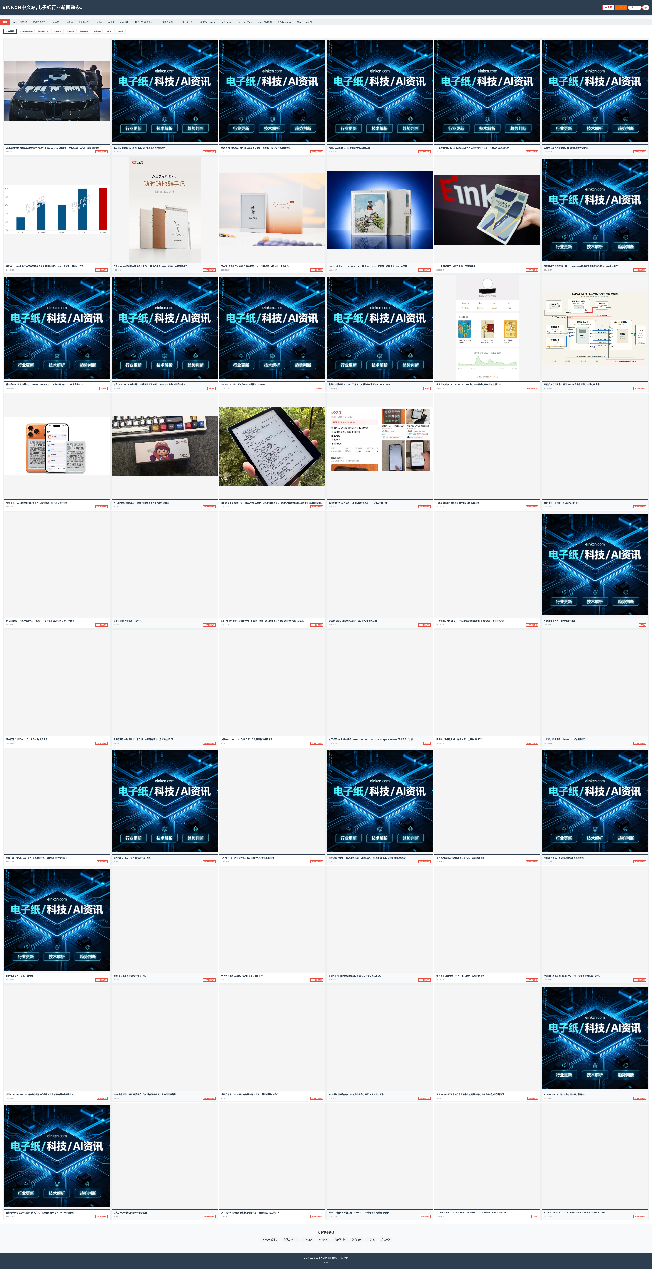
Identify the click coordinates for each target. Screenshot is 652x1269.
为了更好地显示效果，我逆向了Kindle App (242, 976)
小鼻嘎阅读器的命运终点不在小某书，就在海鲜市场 (460, 857)
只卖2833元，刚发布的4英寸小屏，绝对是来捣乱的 (353, 621)
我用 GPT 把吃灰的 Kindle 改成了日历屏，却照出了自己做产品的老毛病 (255, 147)
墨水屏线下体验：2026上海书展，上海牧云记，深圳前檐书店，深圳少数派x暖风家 (367, 857)
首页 (5, 22)
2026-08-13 (440, 861)
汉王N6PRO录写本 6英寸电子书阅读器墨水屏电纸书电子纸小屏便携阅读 (470, 1094)
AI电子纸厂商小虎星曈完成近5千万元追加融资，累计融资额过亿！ (37, 502)
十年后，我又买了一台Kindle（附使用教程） (566, 739)
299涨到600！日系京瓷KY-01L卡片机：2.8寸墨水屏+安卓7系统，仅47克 (40, 621)
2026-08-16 (10, 388)
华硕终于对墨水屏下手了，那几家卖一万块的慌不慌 (460, 976)
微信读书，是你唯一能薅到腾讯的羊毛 (561, 502)
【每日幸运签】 (187, 22)
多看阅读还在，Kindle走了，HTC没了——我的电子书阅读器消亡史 (468, 384)
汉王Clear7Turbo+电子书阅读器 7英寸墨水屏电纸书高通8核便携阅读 (40, 1094)
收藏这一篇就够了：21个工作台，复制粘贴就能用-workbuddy (359, 384)
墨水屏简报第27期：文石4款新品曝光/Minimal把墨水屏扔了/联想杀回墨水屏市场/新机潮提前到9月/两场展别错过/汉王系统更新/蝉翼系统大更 (289, 502)
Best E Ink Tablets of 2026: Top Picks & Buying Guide (574, 1212)
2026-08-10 (333, 1216)
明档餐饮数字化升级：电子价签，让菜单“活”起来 (459, 739)
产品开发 (124, 22)
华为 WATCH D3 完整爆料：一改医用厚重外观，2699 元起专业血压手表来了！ (151, 384)
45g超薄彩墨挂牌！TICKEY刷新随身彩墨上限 (457, 502)
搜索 (646, 8)
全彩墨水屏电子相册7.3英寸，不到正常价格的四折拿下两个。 (572, 976)
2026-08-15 (333, 507)
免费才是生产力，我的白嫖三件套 (559, 621)
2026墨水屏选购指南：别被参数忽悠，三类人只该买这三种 (356, 1094)
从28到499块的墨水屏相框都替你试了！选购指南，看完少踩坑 (250, 1212)
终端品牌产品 (39, 22)
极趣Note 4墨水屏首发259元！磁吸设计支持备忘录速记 (355, 976)
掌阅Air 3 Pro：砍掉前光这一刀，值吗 (132, 857)
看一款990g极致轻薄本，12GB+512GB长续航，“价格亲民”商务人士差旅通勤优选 (44, 384)
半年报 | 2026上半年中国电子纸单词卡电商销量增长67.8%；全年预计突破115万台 (45, 266)
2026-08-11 (333, 980)
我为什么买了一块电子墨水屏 (19, 976)
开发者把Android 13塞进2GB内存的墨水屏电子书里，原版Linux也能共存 (472, 147)
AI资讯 (111, 22)
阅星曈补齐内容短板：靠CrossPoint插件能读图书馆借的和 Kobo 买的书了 (581, 266)
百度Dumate (227, 22)
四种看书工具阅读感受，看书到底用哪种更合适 (566, 147)
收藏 (610, 7)
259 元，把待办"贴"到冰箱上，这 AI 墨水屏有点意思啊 (139, 147)
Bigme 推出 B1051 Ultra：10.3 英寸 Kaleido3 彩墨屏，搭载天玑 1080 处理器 (368, 266)
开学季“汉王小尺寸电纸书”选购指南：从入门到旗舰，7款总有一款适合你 (255, 266)
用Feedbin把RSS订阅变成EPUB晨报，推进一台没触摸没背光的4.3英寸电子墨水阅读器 (262, 621)
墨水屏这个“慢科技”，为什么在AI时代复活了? (27, 739)
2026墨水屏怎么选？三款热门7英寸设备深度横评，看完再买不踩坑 (145, 1094)
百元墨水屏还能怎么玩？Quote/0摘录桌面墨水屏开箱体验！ (142, 502)
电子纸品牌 (83, 22)
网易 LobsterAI (284, 22)
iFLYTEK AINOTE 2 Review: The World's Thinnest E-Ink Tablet (471, 1212)
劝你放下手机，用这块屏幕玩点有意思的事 (564, 857)
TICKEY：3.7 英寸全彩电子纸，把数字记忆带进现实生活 (247, 857)
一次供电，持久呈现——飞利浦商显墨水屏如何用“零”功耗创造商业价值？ (470, 621)
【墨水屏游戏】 (167, 22)
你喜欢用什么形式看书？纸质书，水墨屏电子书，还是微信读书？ (144, 739)
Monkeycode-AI (304, 22)
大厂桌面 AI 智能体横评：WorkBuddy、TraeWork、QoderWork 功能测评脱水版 (371, 739)
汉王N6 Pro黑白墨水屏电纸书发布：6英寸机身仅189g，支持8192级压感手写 (150, 266)
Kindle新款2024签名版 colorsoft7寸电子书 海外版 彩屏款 (359, 1212)
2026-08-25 (10, 152)
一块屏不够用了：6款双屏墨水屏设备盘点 (455, 266)
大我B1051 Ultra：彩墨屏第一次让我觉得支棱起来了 (247, 739)
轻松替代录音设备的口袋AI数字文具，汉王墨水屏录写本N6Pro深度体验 (40, 1212)
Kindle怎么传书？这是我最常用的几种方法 (349, 147)
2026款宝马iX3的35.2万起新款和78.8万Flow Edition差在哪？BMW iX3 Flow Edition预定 (52, 147)
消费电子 (98, 22)
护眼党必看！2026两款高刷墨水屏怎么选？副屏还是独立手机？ (250, 1094)
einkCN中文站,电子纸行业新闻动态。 (44, 7)
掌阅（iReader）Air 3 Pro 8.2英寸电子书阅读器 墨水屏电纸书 (37, 857)
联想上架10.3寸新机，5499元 (128, 621)
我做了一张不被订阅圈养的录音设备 (130, 1212)
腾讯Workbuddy (207, 22)
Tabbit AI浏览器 (264, 22)
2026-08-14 (333, 743)
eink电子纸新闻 (20, 22)
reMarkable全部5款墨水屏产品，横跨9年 (565, 1094)
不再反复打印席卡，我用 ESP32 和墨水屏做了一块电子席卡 (572, 384)
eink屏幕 (69, 22)
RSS (622, 7)
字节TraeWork (245, 22)
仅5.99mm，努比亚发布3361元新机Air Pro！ (243, 384)
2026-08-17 (333, 270)
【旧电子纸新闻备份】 (144, 22)
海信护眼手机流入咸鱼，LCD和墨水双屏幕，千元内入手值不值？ (359, 502)
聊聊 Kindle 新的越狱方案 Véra (130, 976)
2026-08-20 (10, 270)
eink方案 (55, 22)
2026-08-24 (117, 152)
